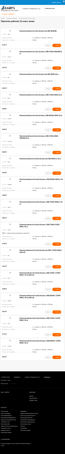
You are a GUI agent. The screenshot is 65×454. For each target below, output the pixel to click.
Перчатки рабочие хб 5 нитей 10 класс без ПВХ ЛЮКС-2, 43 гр (40, 158)
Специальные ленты (6, 428)
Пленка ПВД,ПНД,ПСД (6, 415)
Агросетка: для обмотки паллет (27, 415)
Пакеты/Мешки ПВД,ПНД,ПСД (8, 417)
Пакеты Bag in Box (5, 424)
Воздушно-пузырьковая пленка (8, 419)
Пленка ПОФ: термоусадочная (27, 419)
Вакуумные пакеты (5, 430)
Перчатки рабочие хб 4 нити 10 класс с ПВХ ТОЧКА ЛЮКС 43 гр (40, 94)
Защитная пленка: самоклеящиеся (9, 426)
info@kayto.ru (17, 377)
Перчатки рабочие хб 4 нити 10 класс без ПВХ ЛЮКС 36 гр (38, 74)
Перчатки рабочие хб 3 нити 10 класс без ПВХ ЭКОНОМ (38, 31)
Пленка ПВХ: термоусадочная (27, 422)
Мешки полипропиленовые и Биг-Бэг (29, 413)
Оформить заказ (33, 400)
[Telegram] (59, 8)
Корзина (31, 396)
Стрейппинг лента (5, 422)
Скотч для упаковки (5, 413)
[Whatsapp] (57, 8)
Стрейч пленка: (4, 411)
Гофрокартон (23, 411)
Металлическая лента (25, 424)
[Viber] (61, 8)
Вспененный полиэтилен (26, 417)
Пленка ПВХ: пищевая (6, 432)
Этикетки (22, 426)
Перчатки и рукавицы (25, 430)
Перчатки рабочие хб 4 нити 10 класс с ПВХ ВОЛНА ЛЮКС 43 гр (40, 115)
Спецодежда (23, 428)
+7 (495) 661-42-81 (49, 8)
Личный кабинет (33, 398)
